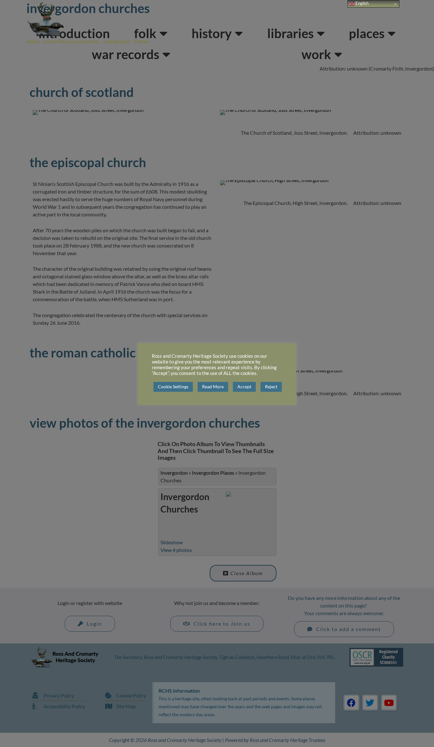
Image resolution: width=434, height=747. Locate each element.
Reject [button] (271, 386)
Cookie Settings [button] (173, 386)
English (362, 3)
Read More (213, 386)
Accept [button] (244, 386)
